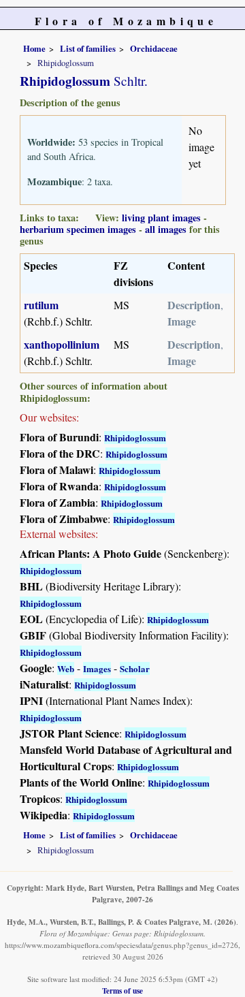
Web (65, 668)
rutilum (41, 305)
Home (34, 48)
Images (97, 668)
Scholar (135, 668)
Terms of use (122, 990)
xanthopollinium (61, 344)
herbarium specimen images (78, 229)
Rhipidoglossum (135, 437)
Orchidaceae (154, 48)
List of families (88, 48)
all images (165, 229)
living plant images (161, 217)
